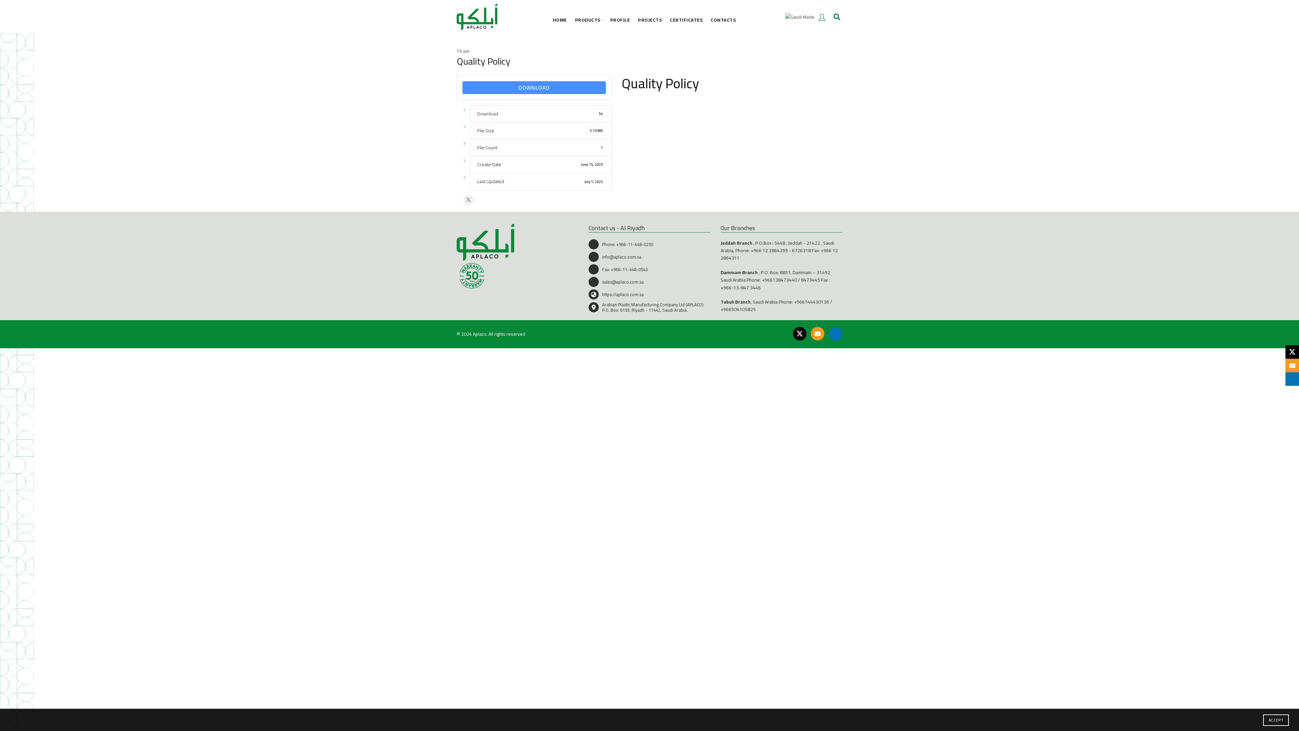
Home (560, 20)
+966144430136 (811, 301)
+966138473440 (779, 279)
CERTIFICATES (686, 20)
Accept (1276, 720)
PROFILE (620, 20)
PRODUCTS (587, 20)
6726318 (801, 250)
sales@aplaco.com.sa (623, 282)
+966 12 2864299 (769, 250)
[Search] (836, 17)
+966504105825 (738, 309)
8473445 (810, 279)
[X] (468, 200)
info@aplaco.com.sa (621, 257)
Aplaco (479, 334)
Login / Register (822, 17)
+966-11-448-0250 (634, 244)
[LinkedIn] (835, 334)
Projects (650, 20)
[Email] (817, 333)
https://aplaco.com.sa (623, 294)
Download (534, 88)
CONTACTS (723, 20)
